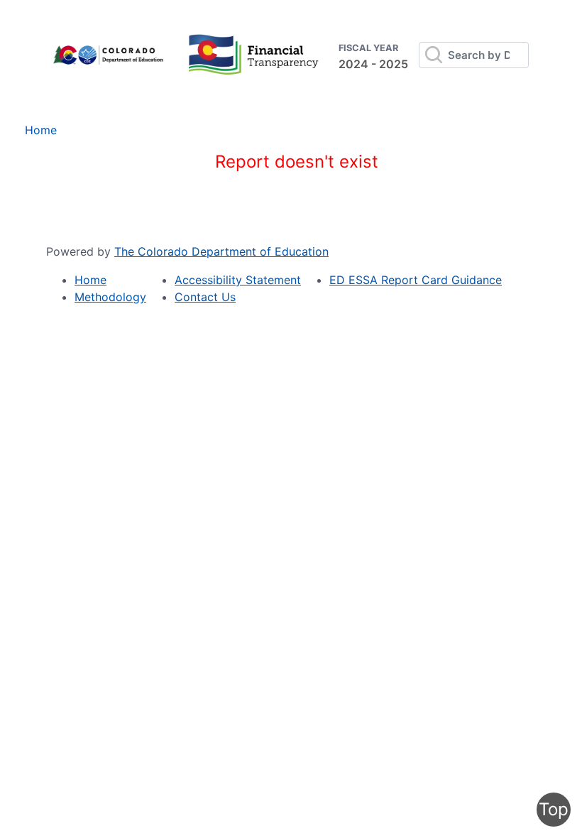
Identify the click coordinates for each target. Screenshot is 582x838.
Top (554, 809)
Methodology (110, 297)
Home (41, 130)
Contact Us (205, 297)
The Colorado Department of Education (221, 251)
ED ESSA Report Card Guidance (415, 280)
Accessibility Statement (238, 280)
